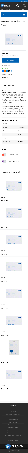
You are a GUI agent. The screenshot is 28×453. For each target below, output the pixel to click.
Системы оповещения (13, 424)
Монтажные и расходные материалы (13, 438)
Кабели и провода (13, 422)
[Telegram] (11, 71)
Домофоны (13, 411)
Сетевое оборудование (13, 427)
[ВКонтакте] (3, 71)
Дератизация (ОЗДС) (13, 440)
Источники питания (13, 419)
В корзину (11, 60)
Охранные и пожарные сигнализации (13, 416)
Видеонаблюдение (13, 409)
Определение (24, 1)
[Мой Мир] (7, 71)
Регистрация (7, 9)
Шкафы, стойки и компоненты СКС (13, 430)
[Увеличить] (14, 39)
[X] (9, 71)
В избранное (7, 65)
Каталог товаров (8, 15)
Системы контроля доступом (13, 414)
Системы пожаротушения (13, 432)
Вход (2, 9)
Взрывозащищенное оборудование (13, 435)
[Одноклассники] (5, 71)
